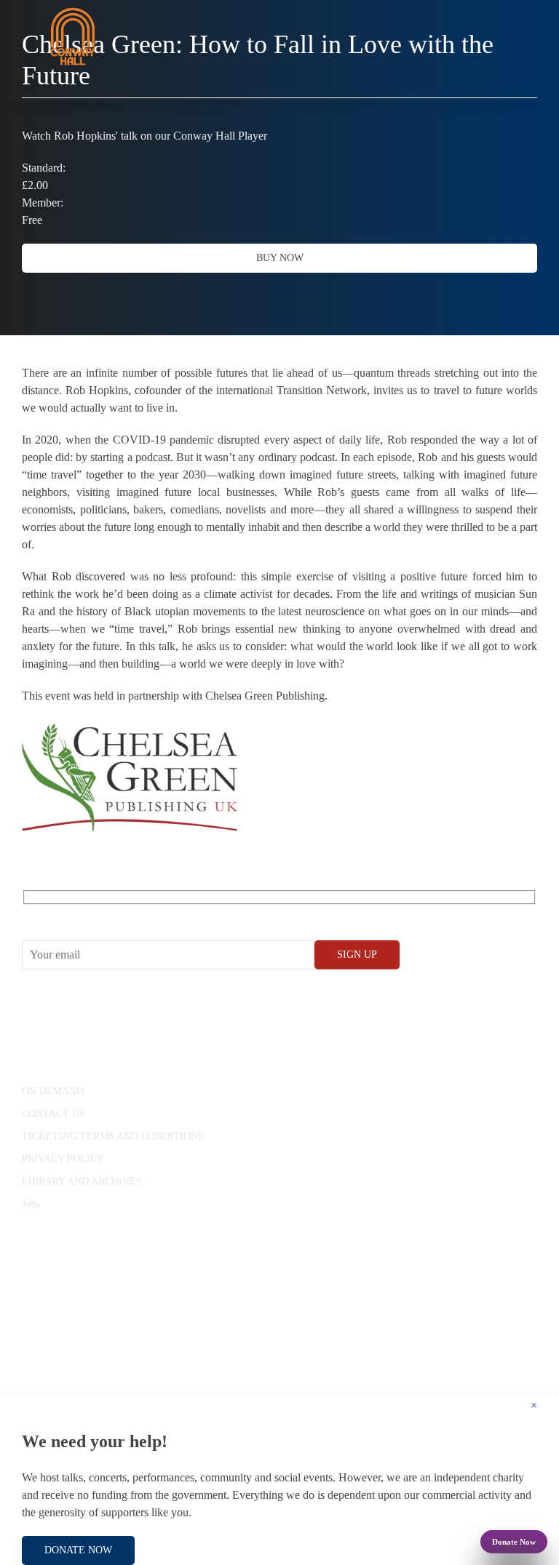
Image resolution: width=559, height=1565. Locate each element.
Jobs (30, 1203)
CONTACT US (53, 1113)
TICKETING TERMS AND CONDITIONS (113, 1136)
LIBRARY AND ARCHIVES (82, 1181)
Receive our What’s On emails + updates (115, 913)
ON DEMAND (53, 1091)
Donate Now (514, 1542)
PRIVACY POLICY (63, 1158)
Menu (511, 86)
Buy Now (280, 257)
